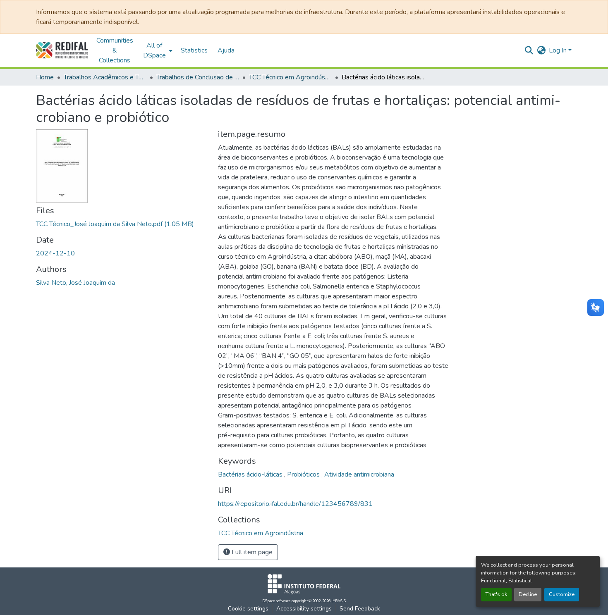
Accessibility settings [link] (304, 609)
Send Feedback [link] (360, 609)
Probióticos (304, 474)
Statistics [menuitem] (194, 50)
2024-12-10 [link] (55, 253)
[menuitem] (156, 50)
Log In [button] (558, 50)
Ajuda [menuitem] (226, 50)
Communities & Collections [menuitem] (114, 50)
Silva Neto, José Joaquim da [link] (75, 282)
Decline (528, 594)
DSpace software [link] (276, 600)
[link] (122, 224)
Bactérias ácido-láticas (251, 474)
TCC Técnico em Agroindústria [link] (290, 77)
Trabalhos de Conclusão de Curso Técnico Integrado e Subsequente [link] (197, 77)
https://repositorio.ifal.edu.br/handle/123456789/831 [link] (295, 503)
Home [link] (45, 77)
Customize (561, 594)
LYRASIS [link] (338, 600)
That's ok (496, 594)
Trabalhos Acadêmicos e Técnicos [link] (105, 77)
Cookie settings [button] (248, 609)
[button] (62, 50)
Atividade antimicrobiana (359, 474)
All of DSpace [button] (154, 50)
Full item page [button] (251, 552)
